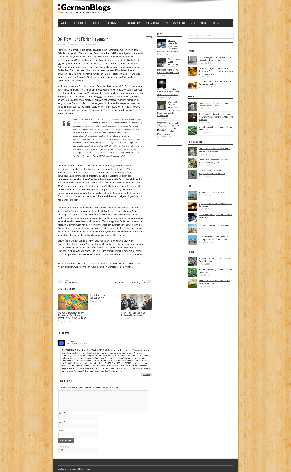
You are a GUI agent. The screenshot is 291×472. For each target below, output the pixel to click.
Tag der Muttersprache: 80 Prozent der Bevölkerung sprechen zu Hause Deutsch (72, 315)
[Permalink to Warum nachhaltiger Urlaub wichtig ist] (192, 233)
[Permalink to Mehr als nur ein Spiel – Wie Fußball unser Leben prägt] (192, 288)
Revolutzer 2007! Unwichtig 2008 (130, 281)
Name (61, 413)
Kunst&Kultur (133, 23)
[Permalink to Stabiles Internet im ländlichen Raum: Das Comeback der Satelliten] (161, 48)
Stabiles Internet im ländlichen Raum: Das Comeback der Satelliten (168, 46)
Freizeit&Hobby (79, 23)
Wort (99, 96)
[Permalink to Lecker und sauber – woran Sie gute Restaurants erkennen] (192, 110)
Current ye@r (64, 446)
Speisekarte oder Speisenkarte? (97, 296)
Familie (63, 23)
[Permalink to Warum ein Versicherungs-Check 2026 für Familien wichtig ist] (192, 88)
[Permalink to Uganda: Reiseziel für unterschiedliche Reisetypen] (192, 211)
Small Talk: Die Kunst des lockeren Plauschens (134, 314)
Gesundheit (97, 23)
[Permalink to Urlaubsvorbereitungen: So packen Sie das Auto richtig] (192, 222)
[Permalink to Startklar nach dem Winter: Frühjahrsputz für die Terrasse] (192, 178)
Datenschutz (84, 469)
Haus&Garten (114, 23)
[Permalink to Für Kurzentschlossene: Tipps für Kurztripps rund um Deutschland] (192, 244)
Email (60, 422)
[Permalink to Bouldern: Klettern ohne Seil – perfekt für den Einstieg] (192, 265)
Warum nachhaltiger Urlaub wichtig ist (215, 226)
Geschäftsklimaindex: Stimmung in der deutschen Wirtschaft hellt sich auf (169, 92)
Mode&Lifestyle (153, 23)
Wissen (215, 23)
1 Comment (92, 44)
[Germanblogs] (84, 11)
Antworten (146, 375)
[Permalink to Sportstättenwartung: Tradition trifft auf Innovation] (192, 134)
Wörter (64, 44)
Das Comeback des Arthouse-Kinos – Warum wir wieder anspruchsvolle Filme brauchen (216, 117)
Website (61, 431)
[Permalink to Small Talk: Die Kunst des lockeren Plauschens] (136, 309)
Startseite (62, 469)
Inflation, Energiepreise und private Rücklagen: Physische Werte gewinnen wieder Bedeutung (216, 71)
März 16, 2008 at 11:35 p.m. (77, 343)
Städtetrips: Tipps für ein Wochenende (215, 192)
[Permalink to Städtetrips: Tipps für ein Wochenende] (192, 199)
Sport (204, 23)
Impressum (73, 469)
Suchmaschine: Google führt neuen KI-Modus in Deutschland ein (169, 128)
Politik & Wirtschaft (175, 23)
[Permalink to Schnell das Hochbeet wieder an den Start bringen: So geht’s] (192, 167)
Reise (193, 23)
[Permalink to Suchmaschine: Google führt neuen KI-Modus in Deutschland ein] (161, 130)
